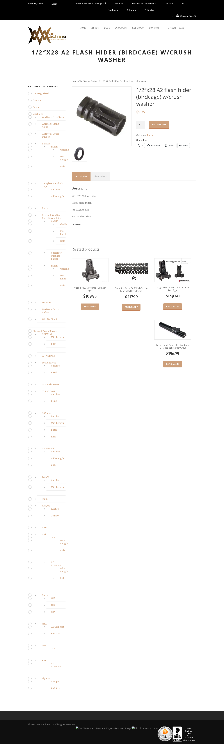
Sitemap (131, 10)
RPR (44, 660)
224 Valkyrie (48, 355)
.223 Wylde (47, 334)
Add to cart (158, 124)
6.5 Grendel (48, 448)
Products (121, 28)
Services (46, 302)
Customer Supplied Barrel (56, 255)
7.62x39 (46, 477)
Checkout (138, 28)
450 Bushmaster (50, 384)
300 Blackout (49, 362)
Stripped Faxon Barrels (45, 331)
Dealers (37, 100)
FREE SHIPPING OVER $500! (91, 3)
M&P (44, 623)
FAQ (184, 3)
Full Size (55, 633)
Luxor (36, 107)
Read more (90, 306)
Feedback (113, 10)
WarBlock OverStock (53, 117)
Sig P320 (46, 678)
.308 (53, 537)
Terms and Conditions (144, 3)
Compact (56, 681)
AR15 (44, 527)
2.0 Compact (57, 626)
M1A (44, 645)
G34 (53, 612)
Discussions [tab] (100, 176)
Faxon (54, 146)
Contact (154, 28)
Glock (45, 595)
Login (54, 4)
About (95, 28)
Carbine (64, 149)
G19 (53, 605)
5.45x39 (55, 508)
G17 (53, 598)
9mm (45, 499)
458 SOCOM (48, 391)
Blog (107, 28)
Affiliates (149, 10)
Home (83, 28)
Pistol (54, 372)
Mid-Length (57, 196)
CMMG (55, 221)
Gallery (119, 3)
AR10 (44, 534)
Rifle (62, 166)
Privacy (169, 3)
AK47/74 (46, 505)
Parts (93, 81)
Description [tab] (80, 176)
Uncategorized (41, 93)
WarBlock (84, 81)
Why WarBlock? (50, 319)
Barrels (46, 143)
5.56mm (46, 413)
